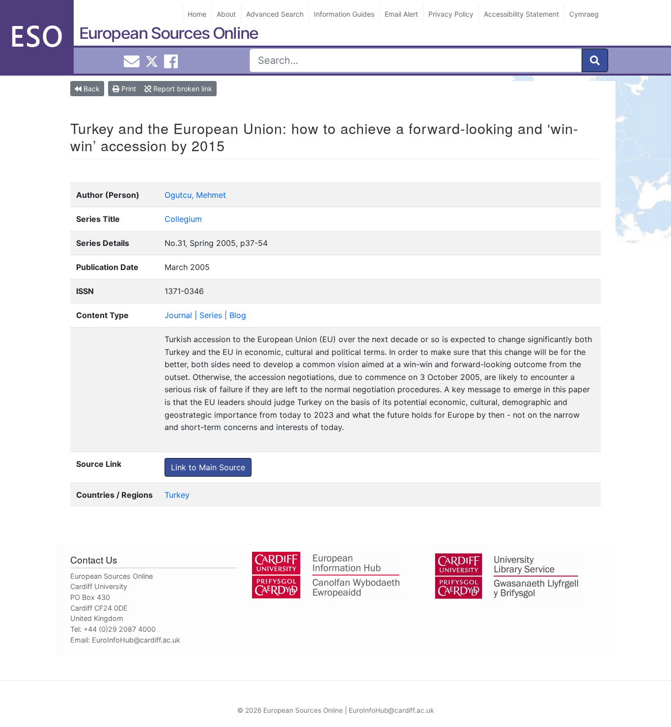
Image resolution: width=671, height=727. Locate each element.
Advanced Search (275, 14)
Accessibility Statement (521, 14)
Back (91, 88)
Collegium (183, 219)
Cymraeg (584, 14)
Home (197, 14)
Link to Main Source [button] (208, 467)
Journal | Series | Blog (205, 315)
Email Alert (401, 14)
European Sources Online (168, 33)
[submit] (595, 60)
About (226, 14)
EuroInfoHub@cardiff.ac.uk (136, 640)
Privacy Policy (451, 14)
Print (127, 88)
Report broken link (181, 88)
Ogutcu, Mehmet (195, 195)
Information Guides (344, 14)
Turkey (177, 495)
